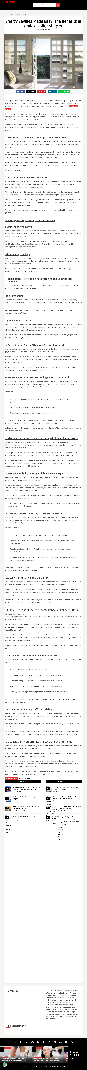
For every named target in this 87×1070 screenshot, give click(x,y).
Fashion (8, 1048)
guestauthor (46, 30)
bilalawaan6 (17, 791)
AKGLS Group (35, 1067)
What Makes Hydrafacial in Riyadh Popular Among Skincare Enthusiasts (46, 1060)
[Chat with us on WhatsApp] (4, 1065)
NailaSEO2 (5, 1056)
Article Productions (58, 1067)
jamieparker (58, 801)
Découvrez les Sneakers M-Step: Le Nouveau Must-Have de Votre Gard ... (15, 1060)
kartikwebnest (18, 801)
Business (21, 778)
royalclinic (17, 820)
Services (27, 778)
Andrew (57, 791)
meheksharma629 (19, 810)
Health (39, 1048)
